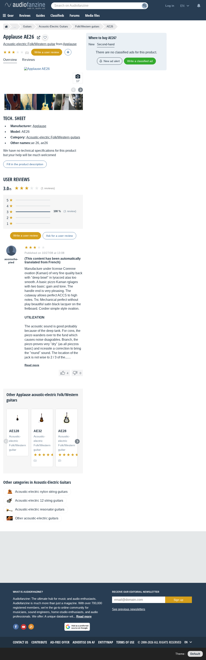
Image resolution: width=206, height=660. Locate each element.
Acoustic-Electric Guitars (53, 26)
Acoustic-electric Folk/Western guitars (53, 137)
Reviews (24, 15)
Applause (70, 44)
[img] (13, 52)
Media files (92, 15)
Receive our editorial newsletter (135, 591)
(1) (27, 52)
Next (80, 89)
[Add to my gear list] (45, 37)
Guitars (27, 26)
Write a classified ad (140, 61)
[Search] (144, 5)
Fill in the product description (25, 164)
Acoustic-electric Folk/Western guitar (29, 44)
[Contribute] (68, 52)
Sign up (178, 599)
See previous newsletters (128, 609)
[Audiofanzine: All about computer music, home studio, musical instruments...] (25, 5)
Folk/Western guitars (87, 26)
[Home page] (6, 27)
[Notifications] (198, 5)
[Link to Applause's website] (37, 37)
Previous (73, 89)
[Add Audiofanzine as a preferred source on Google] (77, 627)
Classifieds (57, 15)
